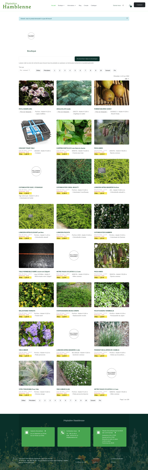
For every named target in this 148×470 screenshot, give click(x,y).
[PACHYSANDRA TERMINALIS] (111, 294)
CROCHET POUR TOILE (27, 148)
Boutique (31, 51)
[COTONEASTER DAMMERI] (111, 216)
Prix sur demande (25, 111)
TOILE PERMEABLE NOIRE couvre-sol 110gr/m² (34, 271)
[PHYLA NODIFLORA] (36, 93)
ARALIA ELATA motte (64, 109)
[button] (61, 5)
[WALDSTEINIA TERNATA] (36, 294)
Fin (115, 70)
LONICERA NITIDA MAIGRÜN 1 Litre (68, 350)
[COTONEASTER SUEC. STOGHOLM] (36, 171)
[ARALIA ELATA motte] (74, 93)
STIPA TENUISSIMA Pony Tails (29, 389)
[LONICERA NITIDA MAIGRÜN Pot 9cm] (111, 171)
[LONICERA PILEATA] (74, 216)
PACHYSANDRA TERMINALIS (104, 311)
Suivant (107, 70)
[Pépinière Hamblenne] (25, 5)
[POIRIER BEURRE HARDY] (111, 93)
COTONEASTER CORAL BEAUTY (68, 187)
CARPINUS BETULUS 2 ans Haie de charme (71, 148)
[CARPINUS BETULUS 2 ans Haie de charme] (74, 132)
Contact (139, 4)
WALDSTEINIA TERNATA (27, 311)
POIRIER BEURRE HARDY (103, 109)
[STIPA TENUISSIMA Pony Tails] (36, 373)
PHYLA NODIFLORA (25, 109)
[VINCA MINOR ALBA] (74, 373)
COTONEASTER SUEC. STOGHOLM (30, 187)
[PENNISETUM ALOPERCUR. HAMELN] (111, 334)
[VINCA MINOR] (36, 334)
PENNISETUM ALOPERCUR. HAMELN (106, 350)
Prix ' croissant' (24, 70)
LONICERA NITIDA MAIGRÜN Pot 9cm (106, 187)
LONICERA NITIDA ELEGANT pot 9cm (31, 232)
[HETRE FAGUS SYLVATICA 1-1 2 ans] (74, 255)
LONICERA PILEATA (63, 232)
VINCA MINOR (23, 350)
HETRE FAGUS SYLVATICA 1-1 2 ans (69, 271)
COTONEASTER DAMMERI (103, 232)
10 (101, 70)
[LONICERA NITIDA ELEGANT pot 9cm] (36, 216)
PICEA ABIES (98, 148)
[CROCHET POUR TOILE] (36, 132)
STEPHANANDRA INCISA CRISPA (68, 311)
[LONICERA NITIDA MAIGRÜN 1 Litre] (74, 334)
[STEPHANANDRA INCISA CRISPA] (74, 294)
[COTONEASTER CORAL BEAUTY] (74, 171)
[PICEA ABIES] (111, 132)
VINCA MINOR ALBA (63, 389)
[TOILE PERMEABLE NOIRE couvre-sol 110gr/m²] (36, 255)
